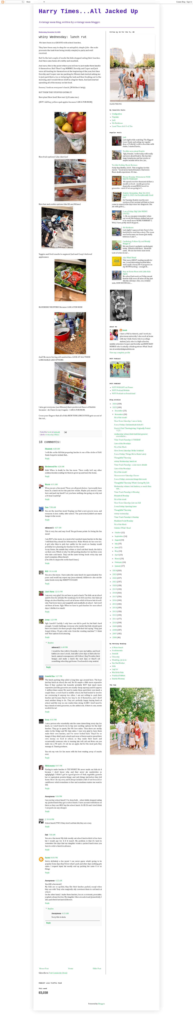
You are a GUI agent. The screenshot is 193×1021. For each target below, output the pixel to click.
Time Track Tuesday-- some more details (130, 465)
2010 (115, 623)
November (119, 414)
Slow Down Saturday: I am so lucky (128, 421)
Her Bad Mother (118, 663)
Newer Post (44, 969)
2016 (115, 600)
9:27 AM (58, 528)
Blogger (101, 1004)
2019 (115, 589)
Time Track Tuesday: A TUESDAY (127, 440)
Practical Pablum (118, 676)
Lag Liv (115, 669)
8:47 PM (59, 766)
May (117, 551)
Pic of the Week (120, 447)
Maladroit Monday (121, 496)
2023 (115, 574)
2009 (115, 626)
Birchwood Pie (51, 467)
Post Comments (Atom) (58, 973)
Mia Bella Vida (117, 672)
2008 (115, 630)
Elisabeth (48, 449)
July (116, 544)
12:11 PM (59, 592)
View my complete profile (120, 353)
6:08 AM (56, 449)
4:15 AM (58, 881)
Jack (113, 120)
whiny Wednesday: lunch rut (125, 461)
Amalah (115, 654)
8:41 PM (53, 720)
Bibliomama (50, 766)
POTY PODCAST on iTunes (122, 387)
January (118, 566)
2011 (115, 619)
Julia (114, 666)
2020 (115, 585)
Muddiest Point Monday (123, 521)
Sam (46, 507)
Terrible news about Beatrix (134, 151)
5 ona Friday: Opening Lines (125, 506)
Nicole (47, 484)
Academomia (117, 651)
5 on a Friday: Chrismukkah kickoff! (128, 425)
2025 (115, 407)
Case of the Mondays (122, 443)
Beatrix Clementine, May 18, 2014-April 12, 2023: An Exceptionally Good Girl (138, 195)
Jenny (47, 620)
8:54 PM (54, 858)
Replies (51, 643)
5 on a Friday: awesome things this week (130, 479)
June (117, 547)
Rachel (47, 858)
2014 (115, 608)
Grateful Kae (50, 676)
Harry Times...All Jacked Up (88, 11)
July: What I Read (129, 258)
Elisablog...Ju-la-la (119, 660)
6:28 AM (61, 467)
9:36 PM (58, 796)
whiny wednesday (121, 514)
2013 (115, 611)
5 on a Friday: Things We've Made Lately (130, 454)
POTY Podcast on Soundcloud (123, 394)
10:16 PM (50, 819)
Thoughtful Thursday (122, 458)
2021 (115, 582)
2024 (115, 571)
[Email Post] (65, 432)
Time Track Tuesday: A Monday (127, 492)
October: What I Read (122, 528)
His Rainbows (117, 123)
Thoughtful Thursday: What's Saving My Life (131, 483)
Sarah (124, 330)
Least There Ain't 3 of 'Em (122, 126)
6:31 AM (54, 484)
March (117, 559)
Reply (47, 459)
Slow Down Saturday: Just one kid (127, 503)
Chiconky (115, 657)
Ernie (47, 720)
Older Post (97, 969)
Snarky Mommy (118, 679)
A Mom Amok (117, 647)
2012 (115, 615)
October (118, 533)
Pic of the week (120, 499)
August (118, 540)
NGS (46, 571)
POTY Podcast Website (121, 390)
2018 (115, 593)
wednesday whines (52, 435)
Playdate (115, 117)
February (118, 562)
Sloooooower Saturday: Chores (126, 476)
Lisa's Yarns (49, 592)
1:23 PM (53, 620)
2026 (115, 404)
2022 (115, 578)
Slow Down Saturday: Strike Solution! (129, 451)
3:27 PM (59, 676)
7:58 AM (52, 507)
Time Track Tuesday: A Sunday (126, 517)
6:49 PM (64, 647)
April (117, 555)
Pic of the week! (120, 418)
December (119, 411)
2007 (115, 634)
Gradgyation (117, 114)
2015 (115, 604)
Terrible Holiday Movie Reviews (124, 165)
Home (70, 969)
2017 (115, 596)
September (119, 536)
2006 (115, 637)
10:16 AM (53, 571)
